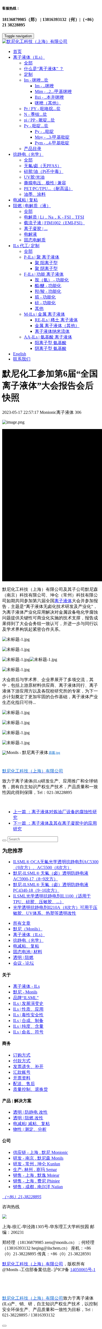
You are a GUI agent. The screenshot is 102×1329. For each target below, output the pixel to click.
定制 (28, 74)
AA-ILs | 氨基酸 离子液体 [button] (48, 337)
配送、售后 (24, 1083)
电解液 (30, 234)
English (19, 354)
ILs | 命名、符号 (28, 1032)
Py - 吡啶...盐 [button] (36, 125)
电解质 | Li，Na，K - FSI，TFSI (54, 217)
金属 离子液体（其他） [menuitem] (57, 325)
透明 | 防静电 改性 (30, 1112)
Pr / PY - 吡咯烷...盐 (42, 108)
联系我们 (21, 359)
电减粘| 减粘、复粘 (31, 1123)
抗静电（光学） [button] (28, 154)
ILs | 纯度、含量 (28, 1026)
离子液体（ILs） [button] (29, 57)
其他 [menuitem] (39, 308)
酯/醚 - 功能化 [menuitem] (48, 285)
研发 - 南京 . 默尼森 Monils (38, 1158)
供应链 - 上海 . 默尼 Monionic (40, 1152)
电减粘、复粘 (26, 946)
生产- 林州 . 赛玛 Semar (35, 1169)
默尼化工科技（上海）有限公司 (32, 1264)
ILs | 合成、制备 (28, 1020)
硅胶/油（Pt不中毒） (43, 171)
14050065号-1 (82, 1269)
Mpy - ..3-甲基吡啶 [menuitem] (52, 137)
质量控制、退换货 (30, 1089)
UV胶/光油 (34, 177)
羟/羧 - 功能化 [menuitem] (48, 291)
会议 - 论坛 (23, 963)
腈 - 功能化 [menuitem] (45, 297)
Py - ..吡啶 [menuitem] (44, 131)
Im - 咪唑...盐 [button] (36, 80)
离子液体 (63, 600)
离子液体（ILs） (29, 934)
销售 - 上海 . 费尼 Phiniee (36, 1181)
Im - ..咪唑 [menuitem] (44, 85)
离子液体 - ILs (26, 986)
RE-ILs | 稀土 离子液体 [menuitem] (56, 320)
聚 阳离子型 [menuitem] (46, 262)
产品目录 (32, 148)
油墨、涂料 (35, 194)
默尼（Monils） (27, 929)
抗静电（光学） (28, 940)
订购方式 (21, 1055)
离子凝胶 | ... (36, 228)
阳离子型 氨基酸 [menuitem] (50, 342)
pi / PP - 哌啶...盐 (39, 120)
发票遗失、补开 (28, 1066)
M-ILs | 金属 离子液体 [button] (44, 314)
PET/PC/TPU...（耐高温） (48, 188)
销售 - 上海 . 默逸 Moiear (36, 1175)
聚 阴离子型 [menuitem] (46, 268)
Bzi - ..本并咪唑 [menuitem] (49, 97)
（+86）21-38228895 (21, 1196)
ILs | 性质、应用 (28, 1009)
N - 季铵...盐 (35, 114)
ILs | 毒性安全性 (28, 1015)
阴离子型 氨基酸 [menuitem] (50, 348)
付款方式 (21, 1060)
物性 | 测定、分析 (30, 1129)
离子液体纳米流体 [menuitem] (52, 331)
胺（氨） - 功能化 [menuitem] (52, 280)
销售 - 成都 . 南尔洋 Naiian (38, 1186)
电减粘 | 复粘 (25, 200)
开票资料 (21, 1078)
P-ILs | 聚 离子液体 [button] (41, 257)
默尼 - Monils (25, 992)
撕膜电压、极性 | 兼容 (45, 183)
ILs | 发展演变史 (28, 1003)
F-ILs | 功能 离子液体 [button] (44, 274)
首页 (17, 51)
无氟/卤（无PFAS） (42, 165)
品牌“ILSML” (26, 997)
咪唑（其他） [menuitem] (48, 103)
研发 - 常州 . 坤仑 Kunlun (36, 1164)
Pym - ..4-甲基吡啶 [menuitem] (52, 143)
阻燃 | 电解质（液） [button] (32, 205)
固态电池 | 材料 (27, 951)
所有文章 (21, 923)
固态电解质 (35, 240)
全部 (28, 63)
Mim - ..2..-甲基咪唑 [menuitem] (53, 91)
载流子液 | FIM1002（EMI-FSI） (54, 223)
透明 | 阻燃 (23, 957)
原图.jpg (54, 752)
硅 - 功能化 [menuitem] (45, 302)
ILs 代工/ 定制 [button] (26, 245)
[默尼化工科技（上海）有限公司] (51, 42)
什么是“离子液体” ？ (44, 68)
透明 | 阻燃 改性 (28, 1118)
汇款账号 (21, 1072)
